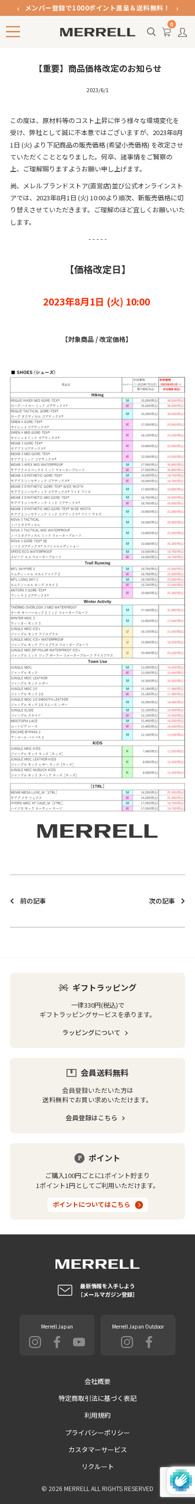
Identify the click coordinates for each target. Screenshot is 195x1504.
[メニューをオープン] (13, 31)
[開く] (151, 32)
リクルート (98, 1466)
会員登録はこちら (92, 1117)
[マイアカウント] (182, 35)
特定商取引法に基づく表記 (97, 1398)
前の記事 (33, 900)
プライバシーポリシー (97, 1432)
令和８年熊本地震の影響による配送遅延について (98, 13)
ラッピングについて (91, 1032)
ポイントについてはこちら (91, 1204)
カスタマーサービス (97, 1449)
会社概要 (97, 1381)
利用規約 (97, 1415)
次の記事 (162, 900)
